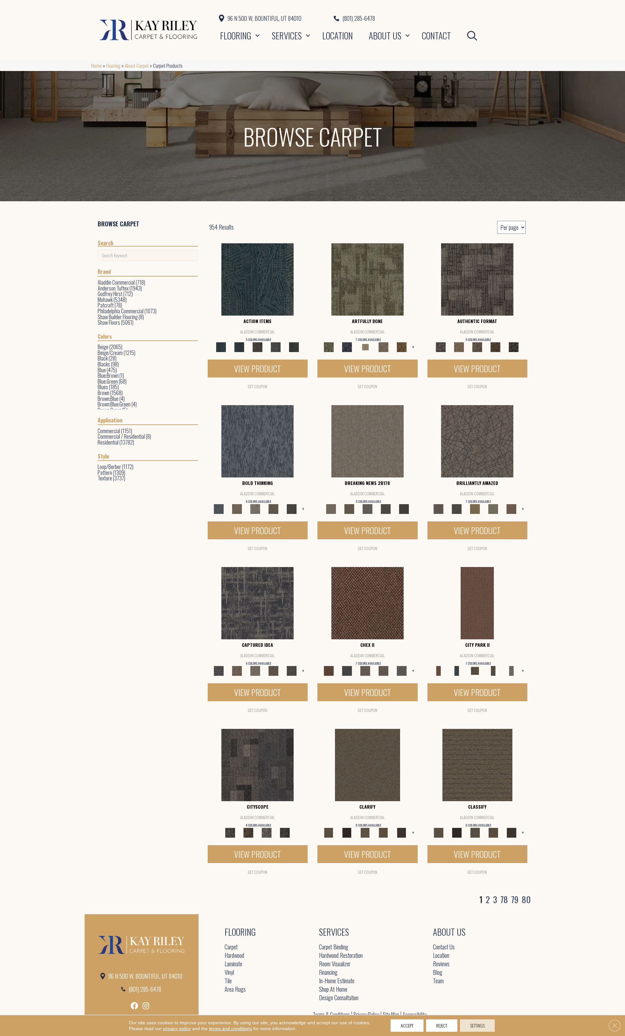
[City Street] (294, 346)
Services (287, 35)
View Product (257, 368)
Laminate (233, 964)
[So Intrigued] (477, 440)
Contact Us (444, 947)
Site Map (391, 1014)
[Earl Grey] (276, 346)
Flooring (235, 35)
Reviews (441, 964)
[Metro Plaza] (383, 670)
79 (515, 899)
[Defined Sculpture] (459, 346)
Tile (228, 981)
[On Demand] (386, 508)
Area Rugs (235, 989)
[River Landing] (347, 670)
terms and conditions (230, 1028)
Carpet (231, 947)
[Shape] (257, 440)
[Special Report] (349, 508)
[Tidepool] (257, 279)
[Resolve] (367, 764)
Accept (407, 1025)
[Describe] (365, 832)
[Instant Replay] (367, 508)
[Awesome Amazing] (383, 346)
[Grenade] (237, 508)
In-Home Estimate (336, 981)
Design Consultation (338, 998)
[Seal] (292, 508)
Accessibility (414, 1014)
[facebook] (134, 1006)
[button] (257, 35)
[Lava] (255, 508)
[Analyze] (347, 832)
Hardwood (234, 955)
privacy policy (177, 1028)
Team (438, 981)
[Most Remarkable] (347, 346)
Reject (441, 1025)
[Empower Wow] (493, 508)
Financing (328, 972)
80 (526, 899)
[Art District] (365, 670)
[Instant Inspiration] (511, 508)
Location (337, 35)
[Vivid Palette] (402, 346)
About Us (385, 35)
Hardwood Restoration (341, 955)
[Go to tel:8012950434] (434, 18)
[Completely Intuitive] (475, 508)
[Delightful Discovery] (367, 279)
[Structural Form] (514, 346)
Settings (477, 1025)
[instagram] (146, 1006)
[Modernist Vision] (365, 346)
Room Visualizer (335, 964)
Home (96, 65)
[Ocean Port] (239, 346)
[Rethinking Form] (495, 346)
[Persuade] (383, 832)
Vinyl (229, 972)
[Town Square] (402, 670)
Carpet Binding (333, 947)
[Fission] (273, 508)
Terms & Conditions (331, 1014)
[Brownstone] (257, 346)
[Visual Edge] (477, 279)
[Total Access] (404, 508)
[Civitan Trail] (248, 832)
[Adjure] (402, 832)
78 (504, 899)
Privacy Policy (366, 1014)
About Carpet (137, 65)
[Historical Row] (285, 832)
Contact (436, 35)
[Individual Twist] (477, 346)
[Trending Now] (367, 440)
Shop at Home (333, 989)
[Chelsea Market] (367, 602)
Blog (437, 972)
